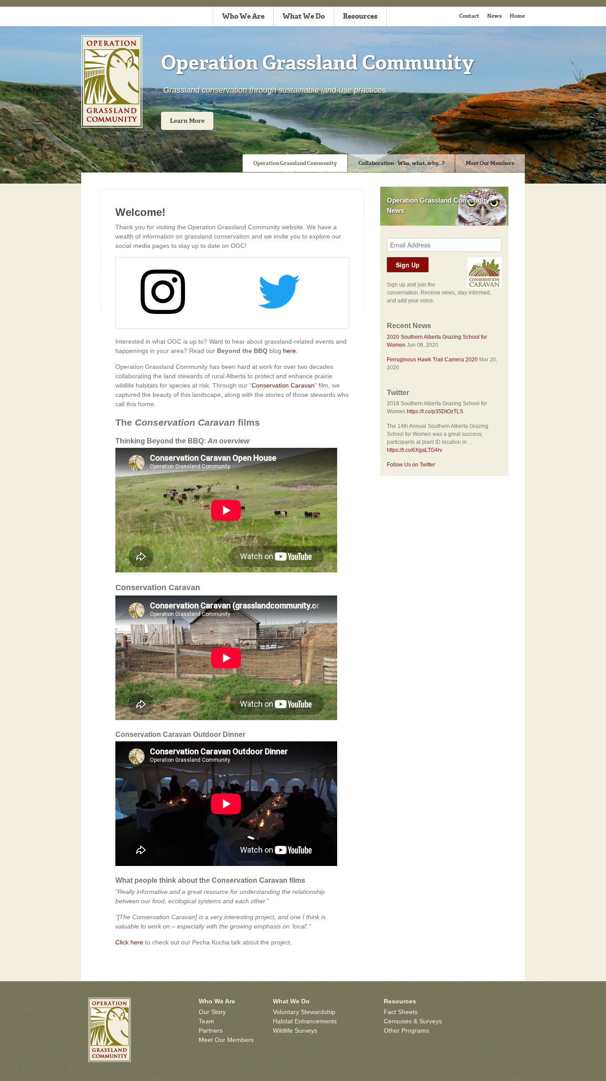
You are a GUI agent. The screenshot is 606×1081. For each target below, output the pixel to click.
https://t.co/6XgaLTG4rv (414, 450)
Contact (469, 16)
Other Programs (406, 1030)
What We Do (304, 16)
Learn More (187, 121)
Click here (129, 942)
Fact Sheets (400, 1011)
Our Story (212, 1011)
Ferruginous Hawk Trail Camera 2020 (432, 359)
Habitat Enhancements (305, 1021)
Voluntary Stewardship (304, 1011)
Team (206, 1021)
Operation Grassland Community (295, 163)
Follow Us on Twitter (411, 465)
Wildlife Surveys (295, 1030)
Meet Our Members (490, 163)
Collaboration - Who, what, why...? (401, 163)
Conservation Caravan (283, 385)
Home (517, 16)
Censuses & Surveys (413, 1021)
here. (290, 350)
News (494, 16)
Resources (360, 16)
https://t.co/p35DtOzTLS (435, 411)
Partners (211, 1030)
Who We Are (243, 16)
